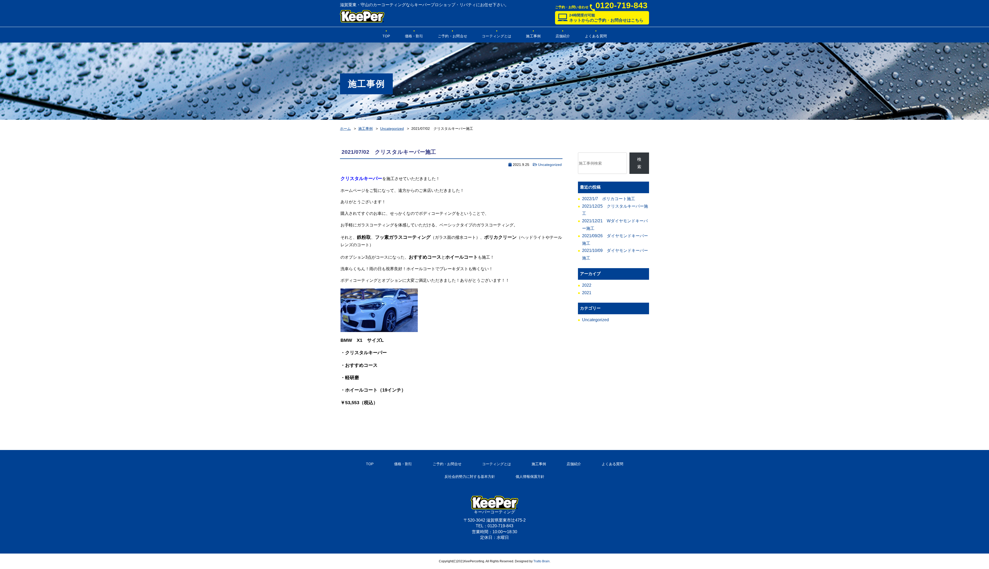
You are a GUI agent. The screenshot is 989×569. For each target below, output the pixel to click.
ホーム (345, 128)
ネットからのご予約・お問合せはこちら (606, 17)
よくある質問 (596, 36)
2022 (586, 285)
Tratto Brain (541, 561)
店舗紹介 (563, 36)
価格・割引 (414, 36)
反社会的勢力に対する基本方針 (470, 476)
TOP (386, 36)
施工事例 (533, 36)
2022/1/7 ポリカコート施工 (608, 199)
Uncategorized (392, 128)
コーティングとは (496, 36)
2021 (586, 293)
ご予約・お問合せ (452, 36)
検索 (639, 163)
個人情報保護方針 (530, 476)
